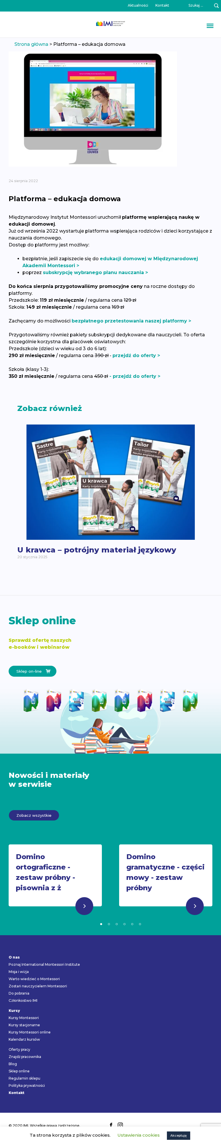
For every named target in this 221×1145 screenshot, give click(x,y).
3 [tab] (117, 924)
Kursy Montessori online (30, 1032)
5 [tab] (132, 924)
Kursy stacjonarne (24, 1025)
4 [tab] (124, 924)
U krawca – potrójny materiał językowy (96, 550)
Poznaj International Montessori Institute (44, 964)
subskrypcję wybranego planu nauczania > (95, 272)
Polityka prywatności (27, 1085)
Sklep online (19, 1071)
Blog (13, 1064)
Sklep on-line (29, 671)
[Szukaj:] (193, 5)
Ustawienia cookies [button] (138, 1135)
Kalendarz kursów (24, 1039)
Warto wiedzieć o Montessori (34, 979)
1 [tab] (101, 924)
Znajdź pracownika (25, 1057)
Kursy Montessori (24, 1018)
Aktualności (138, 5)
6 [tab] (140, 924)
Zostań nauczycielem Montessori (38, 986)
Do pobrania (19, 993)
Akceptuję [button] (178, 1135)
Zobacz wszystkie (34, 815)
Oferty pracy (19, 1049)
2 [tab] (109, 924)
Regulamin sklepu (24, 1078)
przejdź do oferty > (136, 355)
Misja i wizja (19, 971)
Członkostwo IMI (23, 1000)
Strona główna (31, 44)
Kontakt (162, 5)
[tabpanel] (55, 881)
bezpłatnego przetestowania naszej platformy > (131, 321)
